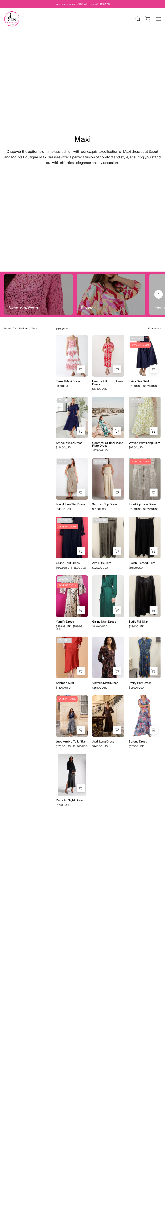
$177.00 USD (63, 805)
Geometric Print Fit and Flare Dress (107, 444)
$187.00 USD (63, 687)
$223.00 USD (100, 568)
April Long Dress (103, 741)
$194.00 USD (99, 389)
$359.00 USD (63, 386)
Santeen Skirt (65, 682)
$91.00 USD (99, 509)
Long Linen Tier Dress (70, 504)
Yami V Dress (65, 621)
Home (7, 328)
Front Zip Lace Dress (143, 504)
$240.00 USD (100, 746)
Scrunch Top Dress (105, 504)
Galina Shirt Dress (68, 563)
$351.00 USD (99, 687)
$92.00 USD (136, 447)
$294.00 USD (136, 626)
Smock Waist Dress (69, 443)
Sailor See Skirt (139, 381)
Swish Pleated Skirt (142, 563)
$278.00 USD (100, 450)
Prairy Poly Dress (140, 682)
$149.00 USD (63, 509)
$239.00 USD (136, 746)
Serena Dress (138, 741)
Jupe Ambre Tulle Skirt (71, 741)
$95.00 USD (136, 568)
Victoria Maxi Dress (105, 682)
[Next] (158, 294)
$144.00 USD (63, 447)
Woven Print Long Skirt (144, 443)
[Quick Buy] (81, 369)
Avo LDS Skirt (101, 563)
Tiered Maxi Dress (68, 381)
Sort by (60, 328)
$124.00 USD (136, 687)
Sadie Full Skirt (138, 621)
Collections (21, 328)
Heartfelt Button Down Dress (107, 383)
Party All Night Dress (70, 800)
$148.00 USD (99, 626)
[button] (137, 19)
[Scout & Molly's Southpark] (11, 18)
